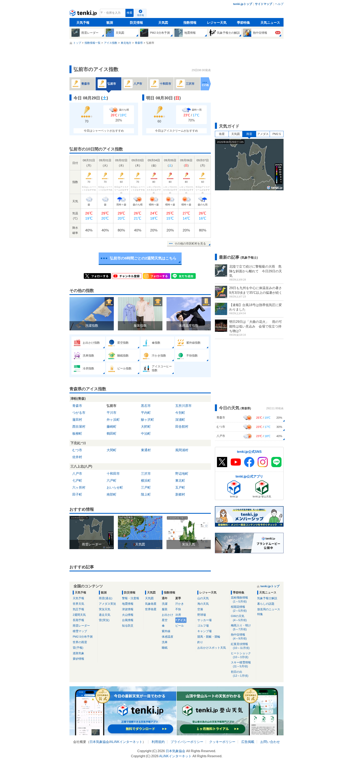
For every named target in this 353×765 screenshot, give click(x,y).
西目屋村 (78, 426)
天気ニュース (270, 22)
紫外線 (166, 631)
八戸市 (77, 473)
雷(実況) (104, 620)
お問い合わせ (270, 742)
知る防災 (127, 625)
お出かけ (167, 614)
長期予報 (78, 620)
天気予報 (82, 22)
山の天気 (203, 598)
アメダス (263, 134)
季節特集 (243, 22)
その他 (205, 85)
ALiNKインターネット (126, 742)
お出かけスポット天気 (211, 647)
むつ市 (77, 450)
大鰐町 (146, 426)
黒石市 (146, 405)
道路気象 (78, 653)
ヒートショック (241, 655)
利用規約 (158, 742)
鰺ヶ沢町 (147, 419)
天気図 (163, 22)
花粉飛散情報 (239, 599)
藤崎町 (111, 426)
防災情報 (136, 22)
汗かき (179, 603)
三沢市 (146, 473)
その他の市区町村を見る (190, 243)
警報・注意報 (130, 598)
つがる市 (78, 412)
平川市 (111, 412)
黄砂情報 (78, 658)
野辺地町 (181, 473)
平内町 (146, 412)
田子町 (77, 494)
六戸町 (111, 480)
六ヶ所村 (78, 487)
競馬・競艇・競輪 (208, 636)
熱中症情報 (239, 636)
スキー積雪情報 (241, 664)
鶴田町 (111, 433)
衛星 (222, 134)
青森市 (77, 405)
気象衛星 (150, 603)
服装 (165, 609)
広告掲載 (247, 742)
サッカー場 (204, 620)
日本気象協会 (99, 742)
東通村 (146, 450)
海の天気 (203, 603)
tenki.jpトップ (242, 4)
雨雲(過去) (105, 598)
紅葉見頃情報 (240, 645)
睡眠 (165, 647)
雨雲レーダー (81, 625)
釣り (200, 642)
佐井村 (77, 457)
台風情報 (127, 620)
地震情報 (127, 603)
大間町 (111, 450)
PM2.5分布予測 (83, 636)
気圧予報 (78, 609)
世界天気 (78, 603)
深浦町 (180, 419)
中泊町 (146, 433)
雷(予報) (78, 647)
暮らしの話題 (265, 603)
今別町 (180, 412)
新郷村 (180, 494)
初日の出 (239, 673)
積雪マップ (80, 631)
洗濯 (165, 603)
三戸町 (146, 487)
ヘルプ (279, 4)
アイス (181, 620)
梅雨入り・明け (241, 627)
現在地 (140, 15)
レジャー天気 (217, 22)
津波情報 (127, 609)
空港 (200, 609)
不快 (178, 609)
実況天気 (104, 609)
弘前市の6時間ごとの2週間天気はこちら (143, 258)
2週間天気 (79, 614)
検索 (129, 12)
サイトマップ (263, 4)
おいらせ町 (115, 487)
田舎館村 (181, 426)
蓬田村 (77, 419)
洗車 (165, 642)
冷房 (178, 614)
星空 (165, 620)
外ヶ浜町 (113, 419)
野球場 (201, 614)
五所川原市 (183, 405)
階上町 (146, 494)
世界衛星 (150, 609)
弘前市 (111, 405)
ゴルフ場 (203, 625)
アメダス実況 (107, 603)
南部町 (111, 494)
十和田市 (113, 473)
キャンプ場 (204, 631)
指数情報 (190, 22)
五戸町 (180, 487)
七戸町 (77, 480)
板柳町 (77, 433)
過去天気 (104, 614)
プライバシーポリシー (187, 742)
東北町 (180, 480)
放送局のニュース (268, 609)
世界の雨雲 (80, 642)
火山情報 (127, 614)
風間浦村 (181, 450)
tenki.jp (83, 14)
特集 (260, 614)
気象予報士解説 (267, 598)
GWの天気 (239, 617)
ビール (179, 625)
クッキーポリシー (222, 742)
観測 (109, 22)
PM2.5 (277, 134)
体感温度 (167, 636)
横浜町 (146, 480)
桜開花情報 (239, 608)
